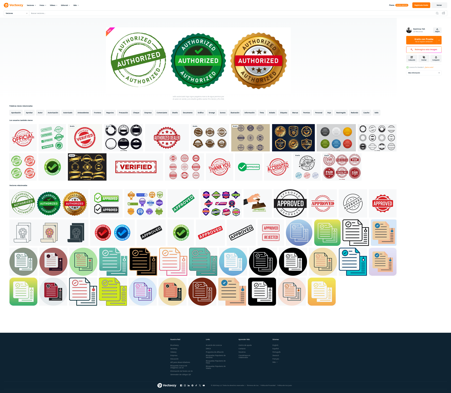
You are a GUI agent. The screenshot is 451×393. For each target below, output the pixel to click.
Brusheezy (174, 345)
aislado (272, 112)
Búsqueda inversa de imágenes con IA (178, 367)
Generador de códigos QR (180, 374)
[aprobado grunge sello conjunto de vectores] (52, 137)
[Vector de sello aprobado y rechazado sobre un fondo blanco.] (210, 137)
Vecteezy (173, 348)
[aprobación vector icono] (299, 232)
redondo (354, 112)
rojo (329, 112)
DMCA (208, 348)
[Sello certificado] (23, 167)
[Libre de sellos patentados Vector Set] (336, 137)
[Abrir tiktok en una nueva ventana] (196, 385)
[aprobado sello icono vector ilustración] (353, 203)
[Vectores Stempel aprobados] (184, 167)
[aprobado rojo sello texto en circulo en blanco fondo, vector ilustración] (323, 203)
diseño (175, 112)
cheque (136, 112)
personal (318, 112)
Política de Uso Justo (284, 385)
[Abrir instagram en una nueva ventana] (185, 385)
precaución (123, 112)
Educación (174, 359)
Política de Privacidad (268, 385)
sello (376, 112)
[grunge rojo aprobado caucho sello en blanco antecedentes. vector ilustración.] (383, 203)
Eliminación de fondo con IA (181, 371)
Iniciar (439, 5)
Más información (414, 73)
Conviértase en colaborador (244, 356)
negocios (110, 112)
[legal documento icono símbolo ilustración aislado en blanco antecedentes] (48, 232)
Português (276, 352)
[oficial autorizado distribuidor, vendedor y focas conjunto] (221, 203)
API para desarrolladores (180, 362)
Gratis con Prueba (423, 40)
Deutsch (275, 355)
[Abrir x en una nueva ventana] (200, 385)
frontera (97, 112)
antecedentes (83, 112)
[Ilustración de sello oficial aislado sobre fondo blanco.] (23, 137)
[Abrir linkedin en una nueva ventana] (189, 385)
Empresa (173, 355)
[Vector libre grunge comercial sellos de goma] (250, 137)
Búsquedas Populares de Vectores (216, 356)
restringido (341, 112)
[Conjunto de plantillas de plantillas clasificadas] (123, 137)
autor (40, 112)
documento (188, 112)
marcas (295, 112)
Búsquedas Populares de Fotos (216, 362)
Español (275, 348)
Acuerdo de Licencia (214, 345)
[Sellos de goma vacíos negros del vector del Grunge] (377, 137)
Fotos (42, 5)
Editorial (64, 5)
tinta (262, 112)
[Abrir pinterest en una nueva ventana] (192, 385)
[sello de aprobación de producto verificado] (293, 137)
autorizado (67, 112)
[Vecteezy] (13, 5)
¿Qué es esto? (428, 67)
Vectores (30, 5)
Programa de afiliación (215, 352)
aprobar (29, 112)
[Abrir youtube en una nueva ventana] (204, 385)
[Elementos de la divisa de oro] (87, 167)
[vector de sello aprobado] (290, 203)
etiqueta (283, 112)
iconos (222, 112)
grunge (212, 112)
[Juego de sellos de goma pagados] (342, 167)
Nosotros (242, 352)
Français (275, 359)
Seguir (437, 31)
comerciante (162, 112)
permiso (306, 112)
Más (75, 5)
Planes (391, 5)
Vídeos (52, 5)
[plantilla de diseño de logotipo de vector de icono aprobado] (183, 203)
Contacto (242, 348)
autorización (53, 112)
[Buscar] (437, 13)
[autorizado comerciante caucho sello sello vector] (167, 137)
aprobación (16, 112)
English (275, 345)
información (250, 112)
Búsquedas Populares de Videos (216, 367)
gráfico (201, 112)
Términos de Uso (253, 385)
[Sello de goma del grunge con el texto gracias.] (219, 167)
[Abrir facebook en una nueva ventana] (181, 385)
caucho (366, 112)
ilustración (235, 112)
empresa (148, 112)
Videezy (173, 352)
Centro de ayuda (245, 345)
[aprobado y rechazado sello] (271, 232)
